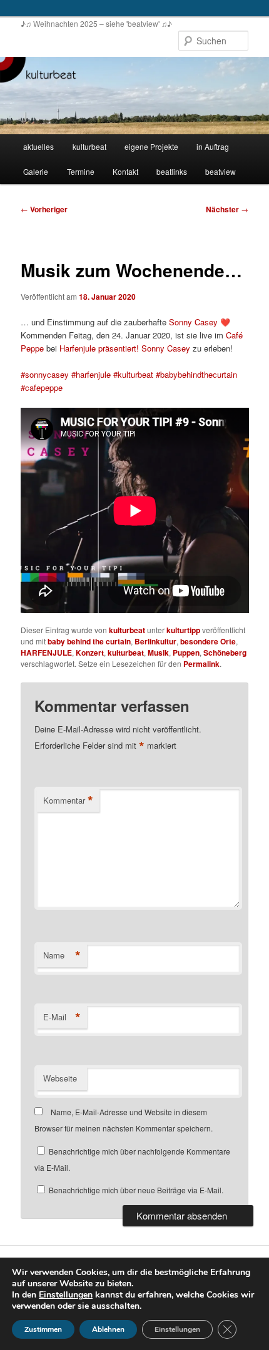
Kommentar (68, 800)
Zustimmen (43, 1329)
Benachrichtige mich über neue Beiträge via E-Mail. (136, 1190)
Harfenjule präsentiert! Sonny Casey (124, 348)
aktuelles (38, 146)
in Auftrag (212, 146)
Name (62, 955)
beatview (220, 171)
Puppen (186, 652)
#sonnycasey (45, 374)
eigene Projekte (151, 146)
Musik (158, 652)
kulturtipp (183, 630)
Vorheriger (44, 209)
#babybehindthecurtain (196, 374)
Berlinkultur (155, 641)
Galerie (35, 171)
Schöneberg (224, 652)
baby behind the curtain (89, 641)
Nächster (227, 209)
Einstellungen (66, 1295)
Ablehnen (108, 1329)
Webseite (60, 1078)
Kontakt (125, 171)
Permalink (201, 663)
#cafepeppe (42, 387)
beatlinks (171, 171)
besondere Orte (208, 641)
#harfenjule (91, 374)
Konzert (90, 652)
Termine (80, 171)
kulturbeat (89, 146)
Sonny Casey (193, 322)
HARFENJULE (46, 652)
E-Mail (62, 1017)
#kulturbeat (133, 374)
